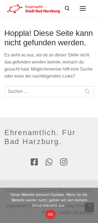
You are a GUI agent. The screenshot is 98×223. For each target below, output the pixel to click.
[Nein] (89, 207)
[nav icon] (82, 8)
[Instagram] (63, 162)
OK (50, 214)
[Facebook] (34, 162)
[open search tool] (67, 8)
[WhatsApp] (49, 162)
